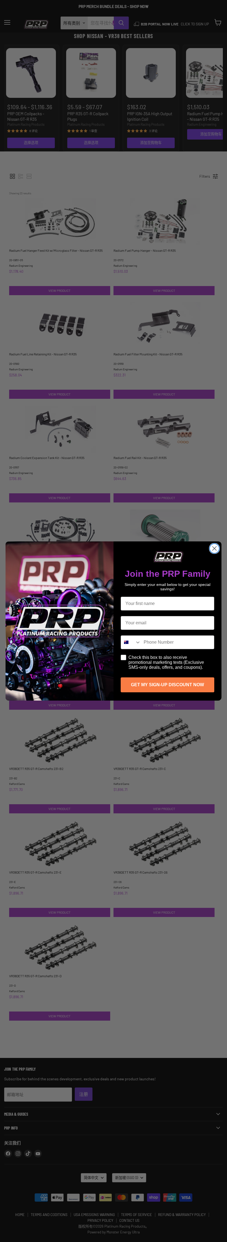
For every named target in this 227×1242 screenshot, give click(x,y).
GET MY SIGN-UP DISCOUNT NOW (167, 684)
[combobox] (131, 642)
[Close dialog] (214, 548)
